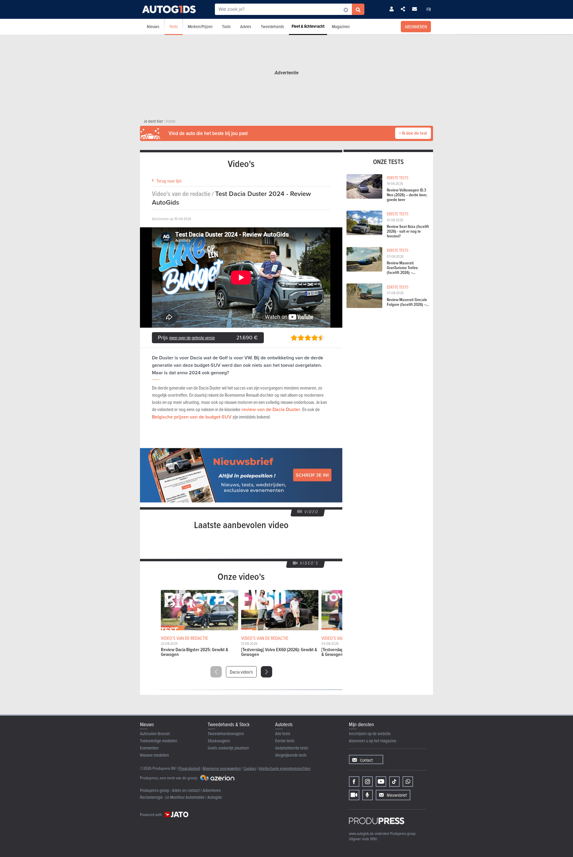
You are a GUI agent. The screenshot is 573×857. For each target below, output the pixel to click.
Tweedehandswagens (226, 733)
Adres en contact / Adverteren (196, 790)
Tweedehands (272, 26)
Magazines (341, 26)
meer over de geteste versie (192, 338)
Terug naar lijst (168, 180)
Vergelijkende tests (291, 755)
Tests (173, 26)
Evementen (149, 748)
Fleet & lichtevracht (308, 26)
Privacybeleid (189, 768)
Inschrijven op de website (370, 733)
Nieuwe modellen (154, 755)
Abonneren (416, 26)
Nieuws (153, 26)
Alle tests (282, 733)
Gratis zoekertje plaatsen (228, 748)
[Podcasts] (367, 795)
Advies (245, 26)
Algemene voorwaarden (222, 768)
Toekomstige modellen (158, 741)
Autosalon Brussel (155, 733)
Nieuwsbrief (397, 795)
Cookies (250, 768)
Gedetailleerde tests (291, 748)
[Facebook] (354, 781)
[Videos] (354, 795)
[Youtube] (381, 781)
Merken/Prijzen (200, 26)
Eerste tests (285, 741)
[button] (266, 671)
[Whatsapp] (408, 781)
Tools (226, 26)
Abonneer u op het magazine (372, 741)
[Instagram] (367, 781)
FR (428, 9)
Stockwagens (219, 741)
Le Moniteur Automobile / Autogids (193, 797)
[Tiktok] (394, 781)
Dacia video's (241, 672)
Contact (366, 760)
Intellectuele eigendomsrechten (284, 768)
